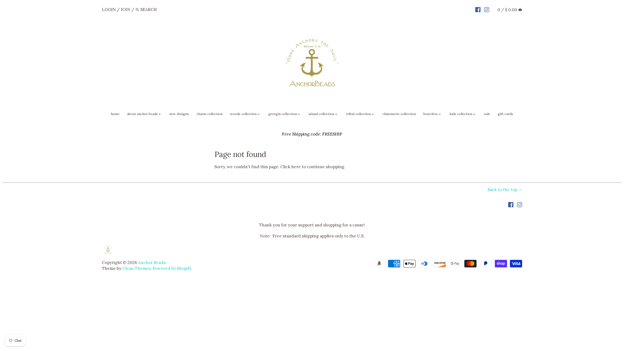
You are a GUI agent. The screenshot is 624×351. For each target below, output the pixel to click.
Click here (290, 166)
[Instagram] (486, 9)
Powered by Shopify (172, 268)
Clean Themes (136, 268)
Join (125, 9)
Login (109, 9)
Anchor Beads (151, 262)
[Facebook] (477, 9)
